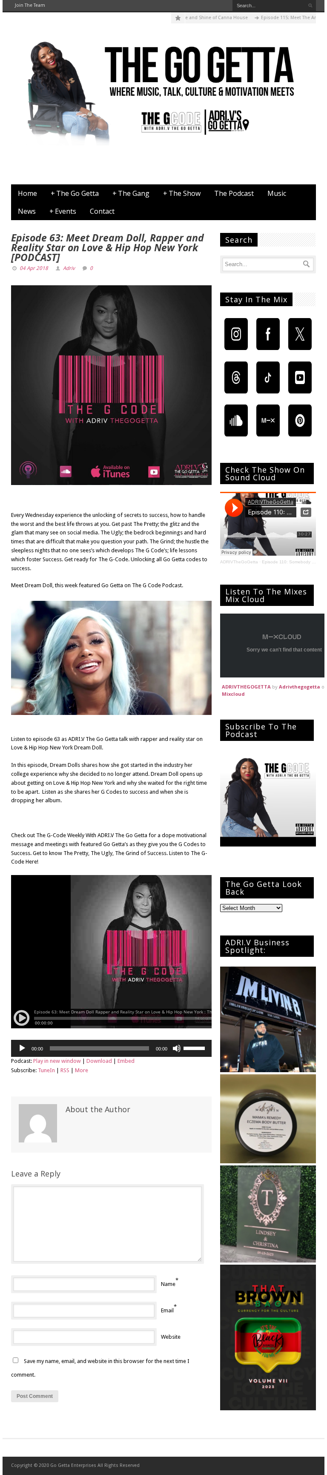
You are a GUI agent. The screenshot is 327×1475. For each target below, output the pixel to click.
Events (62, 211)
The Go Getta (75, 193)
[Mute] (176, 1048)
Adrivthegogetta (299, 686)
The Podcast (234, 193)
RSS (64, 1070)
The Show (182, 193)
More (81, 1070)
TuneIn (46, 1070)
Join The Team (30, 5)
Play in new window (57, 1061)
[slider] (195, 1047)
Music (276, 193)
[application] (111, 1048)
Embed (126, 1061)
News (27, 211)
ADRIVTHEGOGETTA (246, 686)
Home (27, 193)
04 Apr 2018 (34, 268)
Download (99, 1061)
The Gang (130, 193)
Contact (102, 211)
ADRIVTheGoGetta (239, 562)
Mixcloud (233, 694)
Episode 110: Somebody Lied (291, 562)
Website (171, 1337)
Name (168, 1284)
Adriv (69, 268)
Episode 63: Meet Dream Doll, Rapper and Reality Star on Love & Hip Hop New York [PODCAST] (107, 247)
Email (167, 1310)
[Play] (22, 1048)
